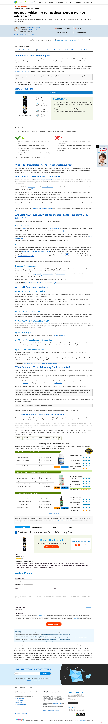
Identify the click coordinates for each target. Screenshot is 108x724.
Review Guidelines (41, 615)
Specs (79, 28)
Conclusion (84, 50)
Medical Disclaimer (57, 703)
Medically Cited (20, 34)
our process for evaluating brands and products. (66, 40)
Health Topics (42, 2)
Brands (51, 2)
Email (56, 588)
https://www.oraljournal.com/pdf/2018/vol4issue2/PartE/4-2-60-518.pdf (57, 639)
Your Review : (19, 594)
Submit (45, 673)
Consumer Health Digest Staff (34, 27)
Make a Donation (72, 703)
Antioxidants (34, 208)
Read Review (65, 467)
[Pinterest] (75, 710)
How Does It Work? (53, 50)
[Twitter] (77, 710)
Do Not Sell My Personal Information (51, 710)
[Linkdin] (80, 710)
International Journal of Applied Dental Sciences (36, 252)
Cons (34, 50)
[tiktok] (83, 710)
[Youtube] (72, 710)
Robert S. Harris (60, 274)
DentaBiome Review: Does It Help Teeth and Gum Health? (41, 363)
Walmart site (58, 383)
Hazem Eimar (31, 187)
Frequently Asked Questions (20, 704)
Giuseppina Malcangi (46, 208)
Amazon (56, 335)
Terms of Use (75, 618)
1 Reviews (63, 28)
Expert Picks (69, 2)
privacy (29, 680)
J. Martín (24, 229)
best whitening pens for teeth (43, 180)
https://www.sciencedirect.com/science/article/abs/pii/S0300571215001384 (73, 637)
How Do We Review (19, 700)
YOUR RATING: (19, 585)
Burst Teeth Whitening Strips (26, 256)
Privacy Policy (53, 708)
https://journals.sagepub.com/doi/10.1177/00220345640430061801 (57, 641)
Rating (25, 50)
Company (85, 2)
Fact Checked (30, 34)
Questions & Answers (38, 527)
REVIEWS (78, 2)
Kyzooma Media (81, 720)
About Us (16, 687)
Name (17, 588)
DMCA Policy (29, 687)
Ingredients (64, 50)
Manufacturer (41, 50)
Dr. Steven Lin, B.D (32, 29)
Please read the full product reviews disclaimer (61, 520)
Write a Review (81, 32)
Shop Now (57, 467)
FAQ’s (71, 50)
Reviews (77, 50)
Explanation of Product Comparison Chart (54, 513)
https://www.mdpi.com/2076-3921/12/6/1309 (42, 636)
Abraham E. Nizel (48, 274)
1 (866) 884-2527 (27, 715)
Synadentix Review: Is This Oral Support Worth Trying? (40, 283)
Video (70, 527)
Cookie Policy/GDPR (19, 708)
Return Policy (17, 706)
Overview (19, 50)
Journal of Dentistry (47, 187)
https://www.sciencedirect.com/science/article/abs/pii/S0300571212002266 (56, 634)
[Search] (91, 2)
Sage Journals (37, 274)
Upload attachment (20, 607)
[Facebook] (69, 710)
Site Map (16, 709)
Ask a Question (62, 32)
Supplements (59, 2)
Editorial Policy (22, 687)
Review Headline (19, 578)
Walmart (62, 335)
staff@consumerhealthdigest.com (22, 713)
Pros (29, 50)
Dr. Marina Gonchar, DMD (22, 71)
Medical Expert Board (19, 698)
